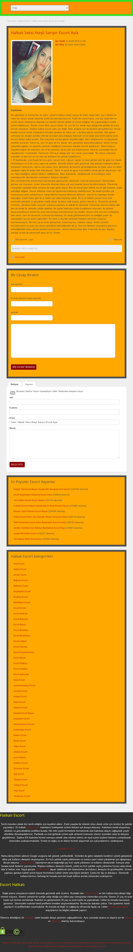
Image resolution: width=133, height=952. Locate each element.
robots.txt (56, 921)
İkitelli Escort (19, 702)
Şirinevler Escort (21, 768)
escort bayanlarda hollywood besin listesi (33, 495)
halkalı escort (33, 827)
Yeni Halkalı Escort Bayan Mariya (29, 500)
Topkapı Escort (20, 779)
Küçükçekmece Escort (24, 724)
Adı (11, 397)
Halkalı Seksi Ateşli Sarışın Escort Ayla (44, 32)
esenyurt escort (123, 942)
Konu (12, 418)
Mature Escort (20, 735)
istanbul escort (49, 946)
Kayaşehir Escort (21, 719)
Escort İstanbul (20, 647)
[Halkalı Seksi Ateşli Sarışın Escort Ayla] (31, 72)
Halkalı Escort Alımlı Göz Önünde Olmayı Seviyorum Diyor (41, 517)
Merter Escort (20, 741)
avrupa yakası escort (50, 942)
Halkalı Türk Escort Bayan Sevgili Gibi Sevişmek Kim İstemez (42, 489)
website (14, 312)
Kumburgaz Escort (22, 730)
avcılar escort (42, 869)
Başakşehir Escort (22, 591)
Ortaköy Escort (20, 752)
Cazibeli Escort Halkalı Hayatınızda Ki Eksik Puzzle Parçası (41, 506)
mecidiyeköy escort (71, 942)
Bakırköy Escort (21, 586)
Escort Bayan (20, 624)
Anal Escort (19, 564)
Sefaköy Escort (21, 763)
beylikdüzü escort (66, 848)
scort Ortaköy (20, 757)
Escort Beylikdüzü (22, 635)
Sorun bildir (20, 257)
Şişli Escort (19, 774)
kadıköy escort (80, 946)
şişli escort (22, 942)
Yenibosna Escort (22, 796)
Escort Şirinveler (21, 674)
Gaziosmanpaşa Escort (24, 685)
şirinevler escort (90, 942)
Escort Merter (20, 658)
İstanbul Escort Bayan (24, 713)
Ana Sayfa (11, 21)
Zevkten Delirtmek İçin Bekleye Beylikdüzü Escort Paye (39, 528)
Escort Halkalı (20, 641)
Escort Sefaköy (21, 669)
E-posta (13, 408)
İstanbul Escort (20, 707)
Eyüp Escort (19, 680)
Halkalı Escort (24, 21)
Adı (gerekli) (16, 284)
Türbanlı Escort (21, 785)
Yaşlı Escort (19, 790)
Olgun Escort (20, 746)
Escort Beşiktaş (21, 630)
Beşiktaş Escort (21, 597)
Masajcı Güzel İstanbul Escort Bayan (31, 511)
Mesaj (12, 428)
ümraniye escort (97, 946)
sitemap (129, 917)
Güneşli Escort (20, 691)
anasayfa (29, 917)
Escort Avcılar (20, 608)
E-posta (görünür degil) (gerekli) (26, 298)
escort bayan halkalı (118, 906)
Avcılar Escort (20, 575)
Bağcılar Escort (21, 580)
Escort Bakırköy (21, 619)
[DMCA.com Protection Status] (12, 935)
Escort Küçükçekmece (24, 652)
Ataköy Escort (20, 569)
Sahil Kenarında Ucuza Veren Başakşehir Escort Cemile (40, 522)
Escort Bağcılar (21, 613)
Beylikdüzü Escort (22, 602)
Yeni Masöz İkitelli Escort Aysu (28, 539)
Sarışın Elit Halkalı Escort (25, 533)
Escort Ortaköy (20, 663)
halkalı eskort (91, 893)
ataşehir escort (65, 946)
